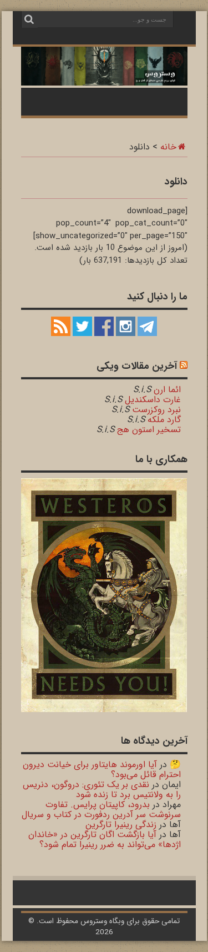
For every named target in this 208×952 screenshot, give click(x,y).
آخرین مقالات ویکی (137, 366)
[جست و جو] (29, 19)
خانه (168, 147)
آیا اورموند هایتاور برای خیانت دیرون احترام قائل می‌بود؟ (102, 769)
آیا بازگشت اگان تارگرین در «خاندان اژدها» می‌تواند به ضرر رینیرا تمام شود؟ (104, 839)
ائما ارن (167, 390)
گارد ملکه (164, 420)
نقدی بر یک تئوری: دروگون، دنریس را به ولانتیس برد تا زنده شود (102, 789)
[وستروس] (104, 79)
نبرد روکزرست (156, 410)
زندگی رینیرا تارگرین (120, 824)
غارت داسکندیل (153, 400)
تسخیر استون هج (149, 430)
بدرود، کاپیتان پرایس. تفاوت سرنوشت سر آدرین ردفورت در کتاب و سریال (101, 809)
